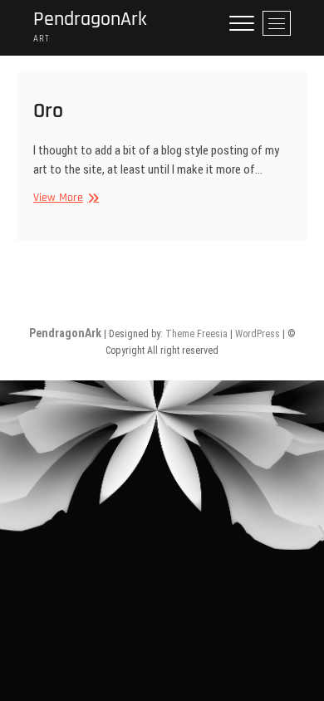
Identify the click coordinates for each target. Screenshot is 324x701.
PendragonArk (90, 19)
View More (64, 197)
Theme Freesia (196, 334)
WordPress (257, 334)
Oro (48, 111)
